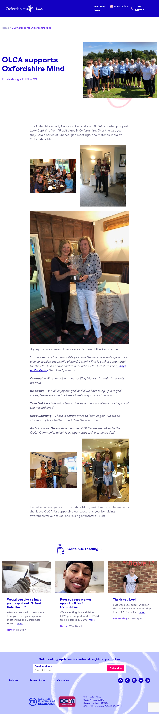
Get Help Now (99, 8)
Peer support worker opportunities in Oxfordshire (75, 603)
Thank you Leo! (124, 599)
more (20, 623)
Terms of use (37, 680)
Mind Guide (121, 6)
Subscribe (116, 668)
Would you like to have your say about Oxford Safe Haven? (24, 603)
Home (5, 27)
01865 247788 (139, 8)
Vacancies (63, 680)
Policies (13, 680)
